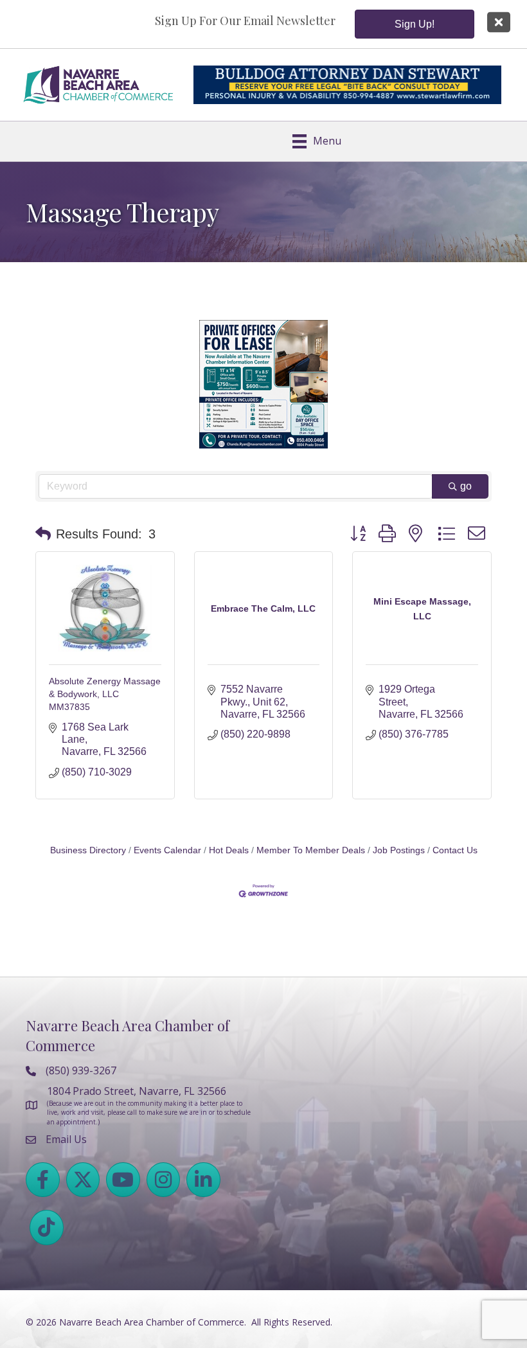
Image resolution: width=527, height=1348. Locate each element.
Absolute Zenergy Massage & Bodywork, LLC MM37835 (105, 693)
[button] (43, 533)
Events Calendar (167, 850)
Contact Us (455, 850)
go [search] (466, 486)
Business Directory (88, 850)
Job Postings (399, 850)
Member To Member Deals (310, 850)
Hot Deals (229, 850)
